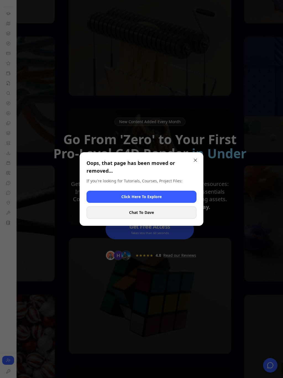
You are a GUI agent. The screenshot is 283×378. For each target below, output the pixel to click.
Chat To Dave (141, 212)
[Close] (195, 160)
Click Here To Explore (141, 196)
